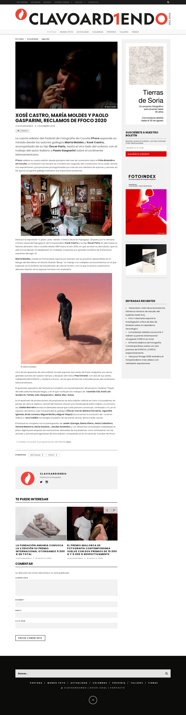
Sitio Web (20, 621)
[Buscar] (168, 2)
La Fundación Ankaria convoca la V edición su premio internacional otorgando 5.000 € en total (40, 550)
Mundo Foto (66, 32)
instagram (22, 2)
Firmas (135, 32)
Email (18, 610)
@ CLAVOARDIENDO (74, 688)
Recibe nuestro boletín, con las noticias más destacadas (146, 142)
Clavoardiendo (24, 126)
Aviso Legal (98, 688)
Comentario (21, 578)
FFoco (51, 455)
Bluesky (47, 2)
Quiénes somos (62, 2)
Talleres (124, 32)
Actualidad (83, 32)
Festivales (35, 455)
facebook (35, 2)
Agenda (24, 131)
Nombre (19, 600)
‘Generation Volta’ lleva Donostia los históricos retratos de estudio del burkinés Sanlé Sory (145, 311)
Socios (78, 2)
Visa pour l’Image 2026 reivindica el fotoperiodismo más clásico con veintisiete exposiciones (144, 360)
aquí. (68, 441)
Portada (52, 32)
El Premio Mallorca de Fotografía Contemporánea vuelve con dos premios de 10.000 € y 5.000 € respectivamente (92, 550)
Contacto (93, 2)
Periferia (111, 32)
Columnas (97, 32)
